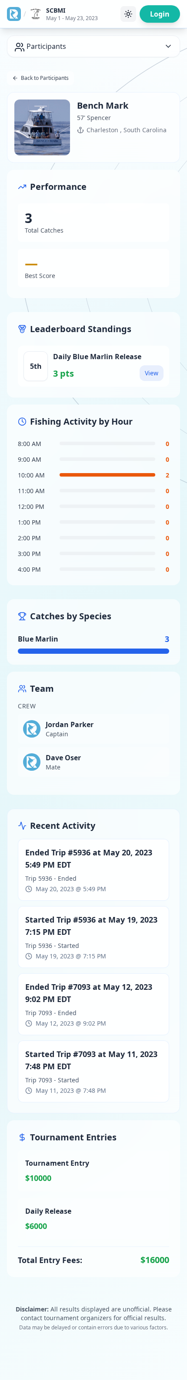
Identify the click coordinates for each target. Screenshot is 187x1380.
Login (160, 14)
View (151, 373)
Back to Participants (45, 78)
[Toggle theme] (128, 14)
